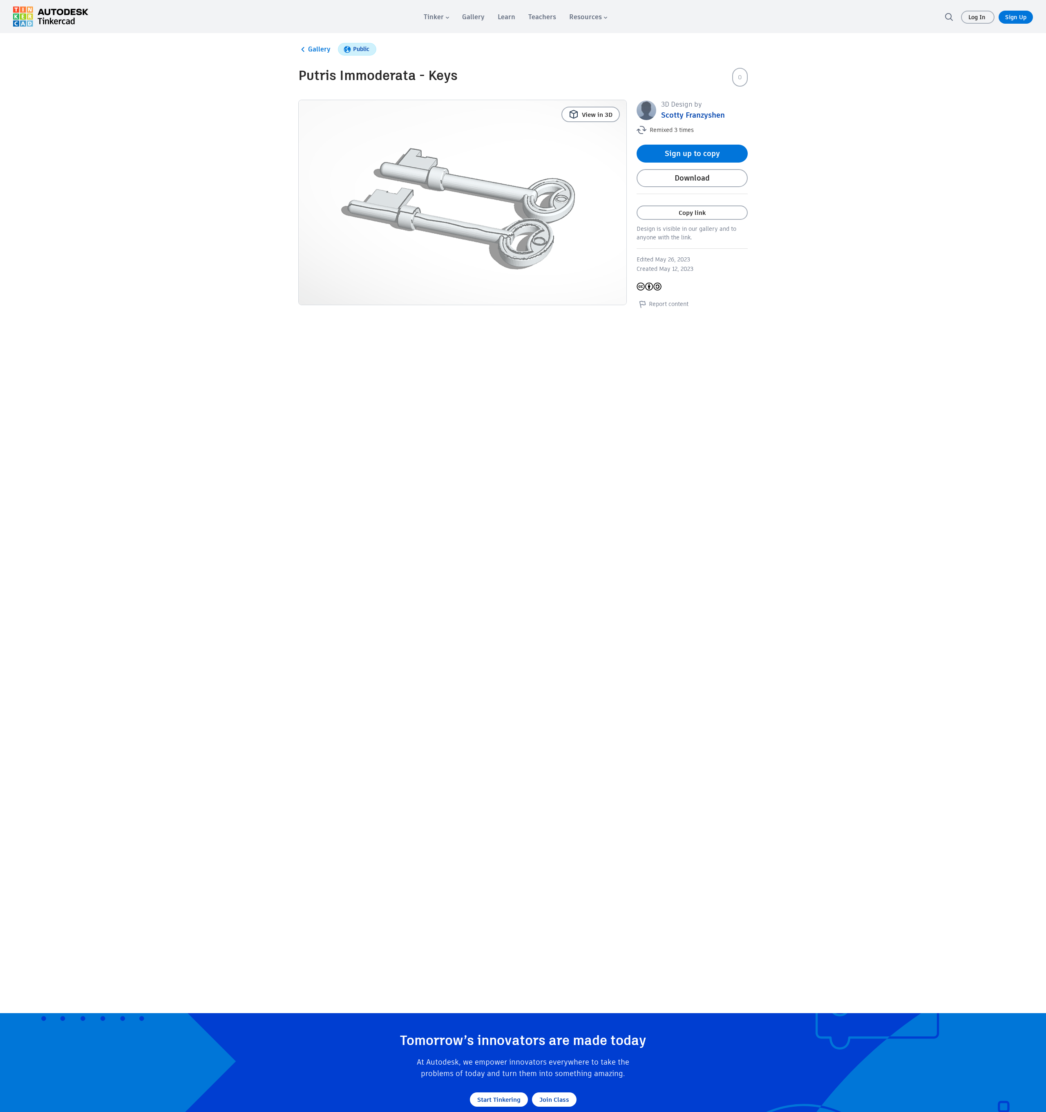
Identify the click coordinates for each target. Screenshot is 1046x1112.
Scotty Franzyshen (693, 115)
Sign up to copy (692, 153)
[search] (949, 17)
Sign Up (1015, 17)
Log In (977, 17)
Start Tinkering (499, 1099)
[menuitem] (436, 17)
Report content (668, 304)
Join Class (554, 1099)
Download (692, 178)
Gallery (319, 49)
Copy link (692, 212)
